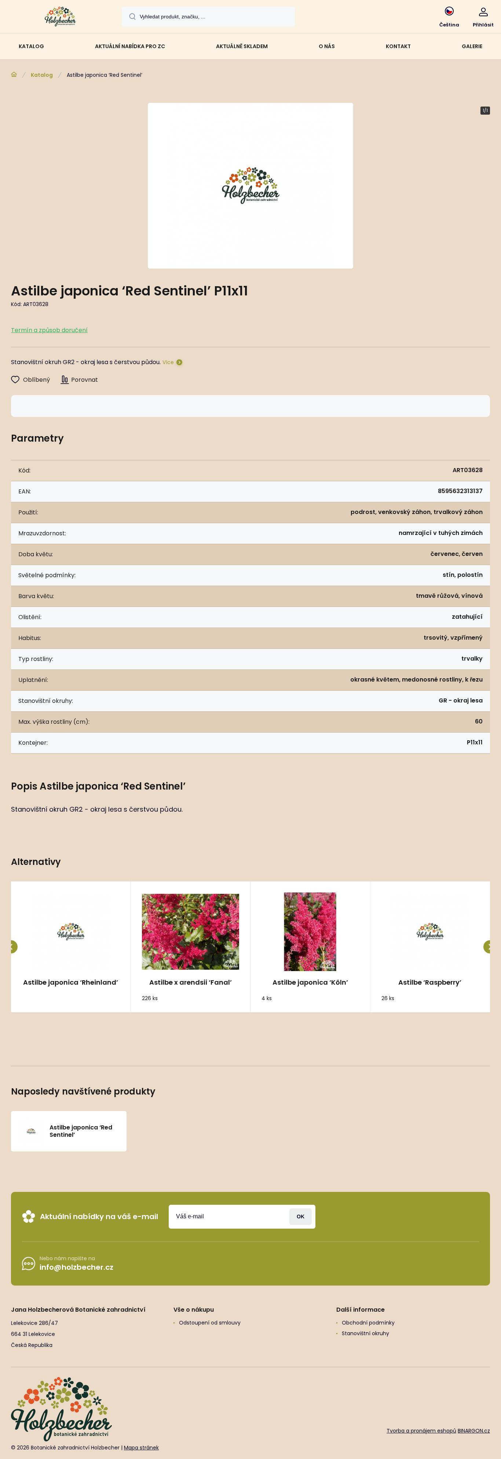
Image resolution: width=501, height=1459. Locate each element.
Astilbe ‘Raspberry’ (429, 983)
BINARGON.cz (474, 1430)
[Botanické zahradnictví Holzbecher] (14, 75)
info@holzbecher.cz (76, 1267)
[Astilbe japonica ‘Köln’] (310, 931)
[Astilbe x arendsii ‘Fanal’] (190, 931)
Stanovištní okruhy (365, 1333)
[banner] (60, 18)
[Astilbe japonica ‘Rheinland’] (71, 931)
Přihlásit (300, 1216)
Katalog (42, 75)
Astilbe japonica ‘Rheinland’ (70, 983)
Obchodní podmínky (368, 1322)
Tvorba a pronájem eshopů (421, 1430)
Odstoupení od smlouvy (210, 1322)
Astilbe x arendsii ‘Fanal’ (190, 983)
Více (168, 362)
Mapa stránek (141, 1447)
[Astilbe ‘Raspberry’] (430, 931)
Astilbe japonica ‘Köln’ (310, 983)
